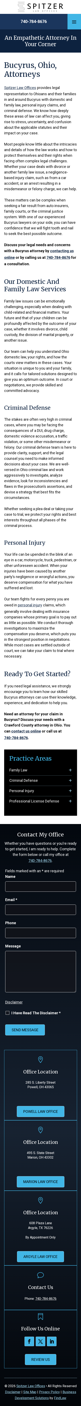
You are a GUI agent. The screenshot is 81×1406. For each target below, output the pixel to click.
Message (13, 946)
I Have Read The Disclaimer (36, 1013)
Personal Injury (21, 791)
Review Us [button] (40, 1359)
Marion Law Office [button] (40, 1181)
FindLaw (60, 1398)
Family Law (18, 770)
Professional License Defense (34, 801)
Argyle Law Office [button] (40, 1256)
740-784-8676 (34, 21)
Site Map (29, 1392)
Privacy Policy (49, 1392)
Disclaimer (14, 1002)
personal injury (30, 605)
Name (10, 876)
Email (11, 900)
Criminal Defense (23, 780)
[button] (74, 21)
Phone (10, 923)
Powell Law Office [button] (40, 1111)
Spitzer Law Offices (30, 1386)
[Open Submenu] (70, 770)
